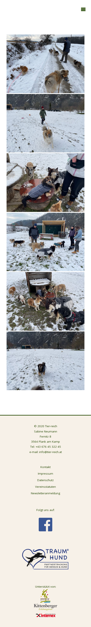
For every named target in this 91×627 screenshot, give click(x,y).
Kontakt (45, 467)
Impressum (45, 473)
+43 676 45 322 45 (48, 447)
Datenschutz (45, 480)
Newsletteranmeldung (45, 493)
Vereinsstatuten (45, 487)
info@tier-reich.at (50, 452)
